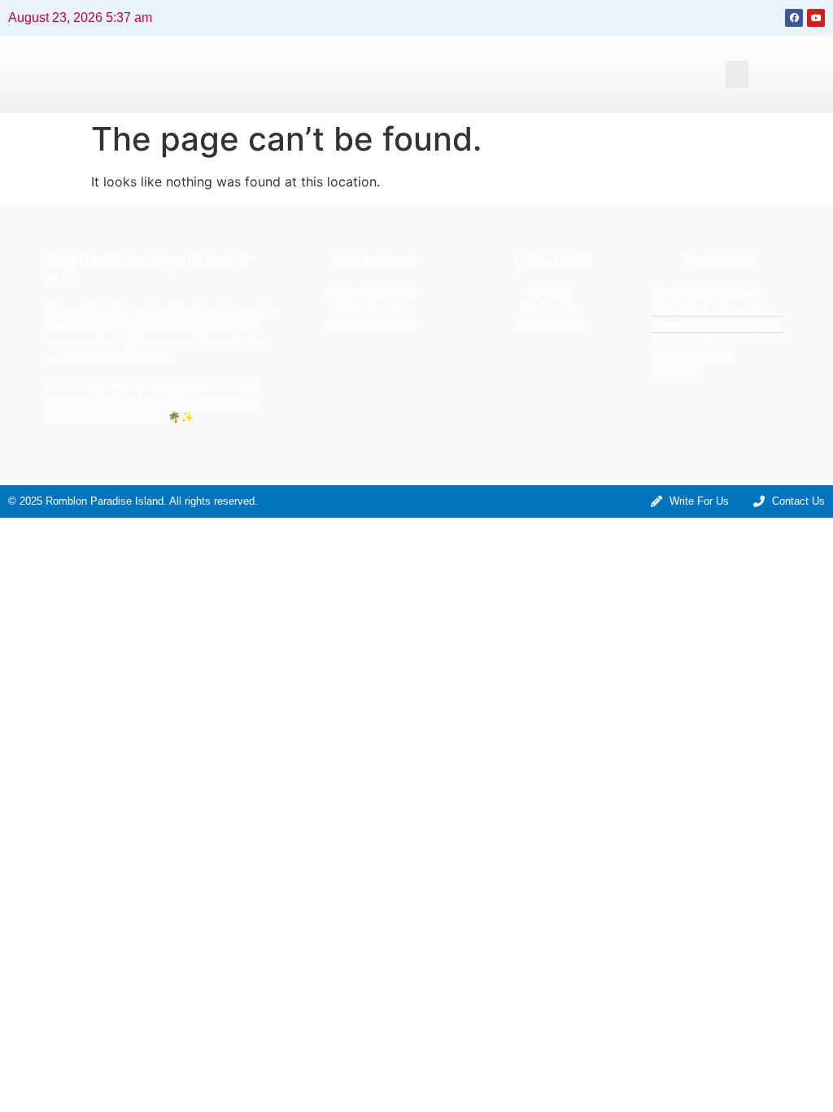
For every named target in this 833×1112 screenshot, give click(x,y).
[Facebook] (794, 18)
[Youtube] (816, 18)
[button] (737, 74)
